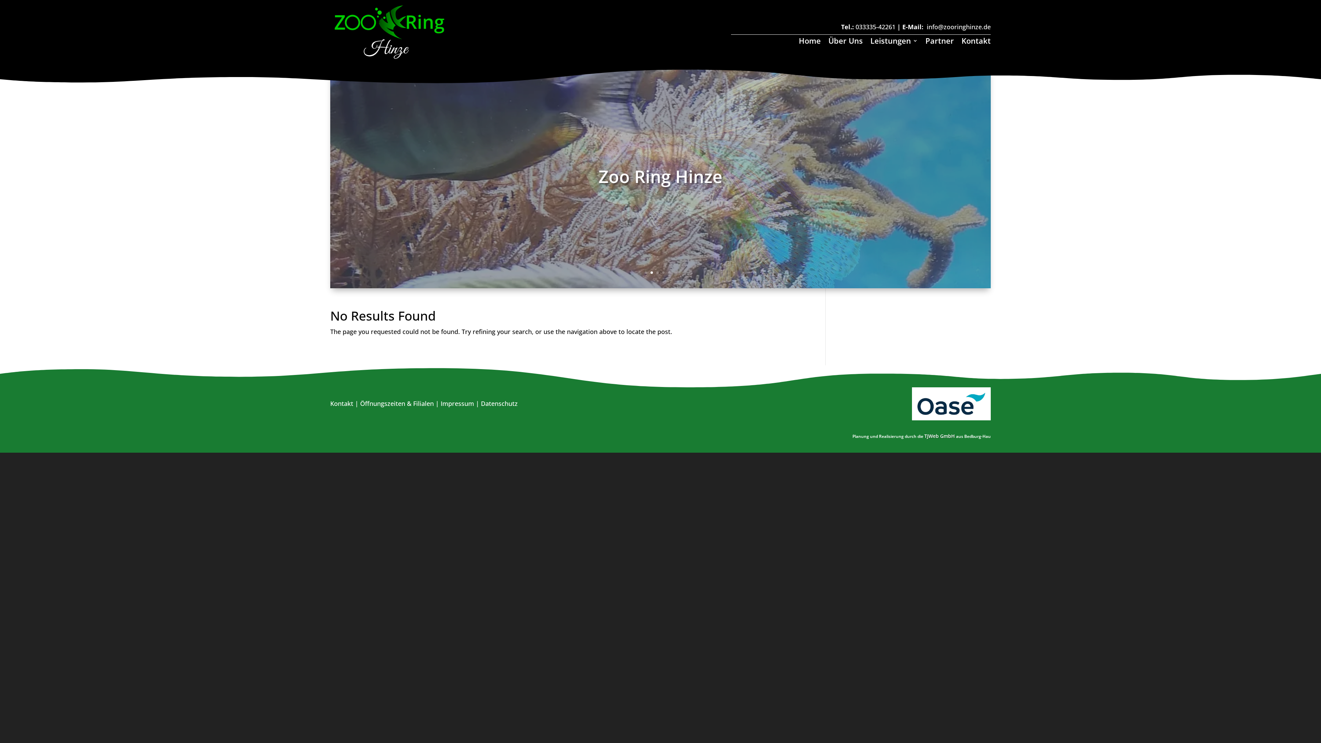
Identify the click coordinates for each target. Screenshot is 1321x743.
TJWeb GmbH (939, 436)
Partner (939, 42)
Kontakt (976, 42)
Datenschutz (499, 403)
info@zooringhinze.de (959, 27)
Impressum (457, 403)
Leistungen (890, 42)
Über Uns (845, 42)
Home (810, 42)
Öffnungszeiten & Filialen (397, 403)
